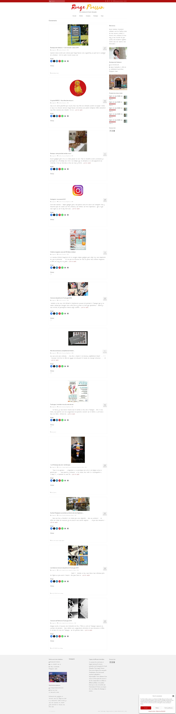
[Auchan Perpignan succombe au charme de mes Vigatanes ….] (78, 504)
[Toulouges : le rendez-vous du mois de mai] (78, 391)
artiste (52, 593)
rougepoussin (54, 102)
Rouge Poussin (68, 155)
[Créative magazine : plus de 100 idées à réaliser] (78, 239)
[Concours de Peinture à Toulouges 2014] (78, 608)
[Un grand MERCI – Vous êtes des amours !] (78, 88)
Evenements (64, 102)
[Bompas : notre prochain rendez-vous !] (78, 141)
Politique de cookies (152, 711)
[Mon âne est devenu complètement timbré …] (78, 338)
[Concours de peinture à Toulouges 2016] (78, 289)
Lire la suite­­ (78, 110)
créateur (57, 73)
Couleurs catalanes (55, 540)
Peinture (58, 648)
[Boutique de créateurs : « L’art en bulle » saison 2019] (78, 35)
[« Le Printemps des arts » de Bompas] (78, 449)
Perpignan (60, 540)
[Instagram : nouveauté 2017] (78, 190)
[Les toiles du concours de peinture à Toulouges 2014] (78, 555)
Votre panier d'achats (121, 1)
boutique (55, 73)
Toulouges (62, 593)
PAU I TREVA (55, 593)
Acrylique (63, 467)
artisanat (52, 73)
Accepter (146, 707)
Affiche (52, 540)
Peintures (58, 593)
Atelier (52, 492)
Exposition (54, 492)
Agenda (67, 467)
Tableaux (83, 467)
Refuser (157, 707)
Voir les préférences (169, 707)
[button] (173, 696)
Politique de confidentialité (160, 711)
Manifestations (74, 467)
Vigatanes (63, 540)
